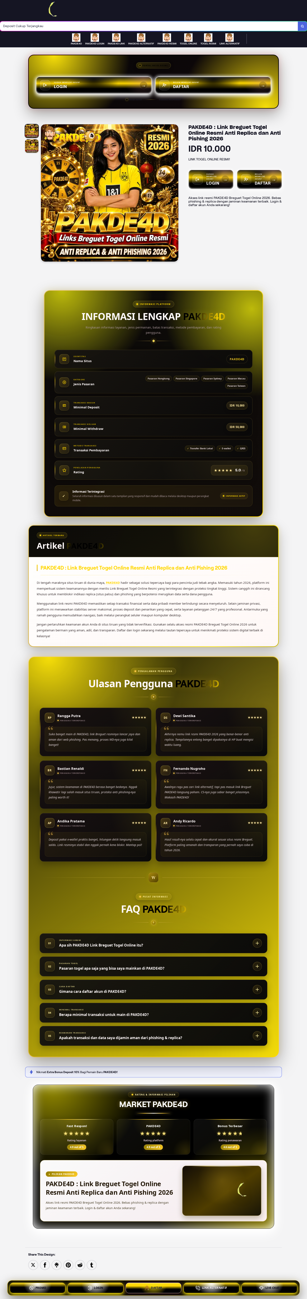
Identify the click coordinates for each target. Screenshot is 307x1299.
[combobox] (149, 26)
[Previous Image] (44, 193)
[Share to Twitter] (33, 1264)
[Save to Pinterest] (68, 1264)
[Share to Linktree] (57, 1264)
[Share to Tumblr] (92, 1264)
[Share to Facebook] (45, 1264)
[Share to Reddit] (80, 1264)
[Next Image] (175, 193)
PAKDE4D (113, 582)
